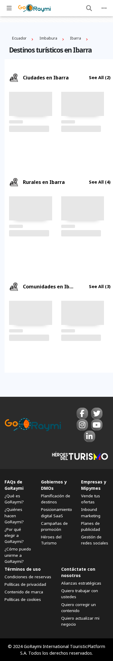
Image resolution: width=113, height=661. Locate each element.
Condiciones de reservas (28, 576)
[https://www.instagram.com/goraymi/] (82, 425)
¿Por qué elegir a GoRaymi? (14, 535)
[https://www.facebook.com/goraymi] (82, 413)
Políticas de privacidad (25, 584)
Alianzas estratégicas (81, 583)
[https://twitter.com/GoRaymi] (96, 413)
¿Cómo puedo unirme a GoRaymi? (18, 555)
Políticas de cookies (23, 599)
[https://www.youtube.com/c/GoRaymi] (96, 425)
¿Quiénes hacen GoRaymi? (14, 515)
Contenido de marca (24, 592)
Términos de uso (23, 569)
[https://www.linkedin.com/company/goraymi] (89, 436)
